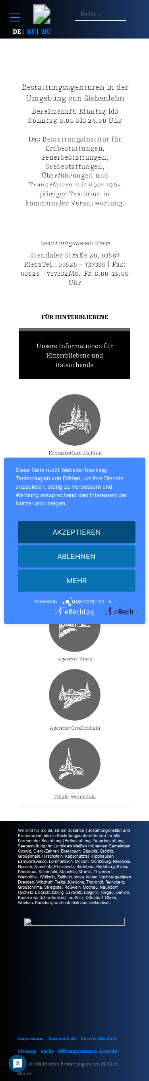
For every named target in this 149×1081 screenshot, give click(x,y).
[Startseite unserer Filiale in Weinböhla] (71, 763)
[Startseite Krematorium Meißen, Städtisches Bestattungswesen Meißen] (75, 420)
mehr (76, 580)
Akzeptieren (76, 532)
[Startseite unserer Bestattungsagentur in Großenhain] (75, 695)
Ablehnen (76, 556)
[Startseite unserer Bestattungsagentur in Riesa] (75, 626)
